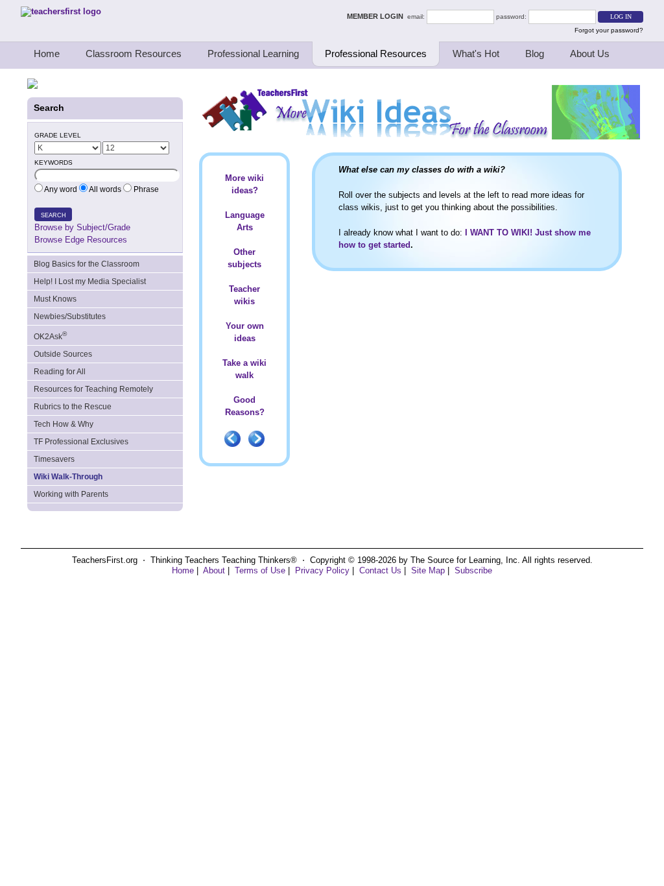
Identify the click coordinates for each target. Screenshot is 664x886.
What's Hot (476, 53)
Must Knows (55, 299)
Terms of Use (260, 570)
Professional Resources (376, 53)
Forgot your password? (609, 30)
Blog (534, 53)
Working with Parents (71, 494)
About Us (590, 53)
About (214, 570)
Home (47, 53)
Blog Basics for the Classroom (86, 264)
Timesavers (54, 459)
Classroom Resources (134, 53)
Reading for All (60, 371)
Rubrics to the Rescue (73, 406)
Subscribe (473, 570)
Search (53, 215)
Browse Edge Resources (80, 240)
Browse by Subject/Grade (82, 227)
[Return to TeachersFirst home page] (61, 11)
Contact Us (380, 570)
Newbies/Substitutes (70, 316)
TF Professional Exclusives (81, 441)
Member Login (377, 16)
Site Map (428, 570)
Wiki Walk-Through (68, 476)
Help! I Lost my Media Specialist (90, 281)
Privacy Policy (322, 570)
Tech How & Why (63, 424)
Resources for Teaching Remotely (93, 389)
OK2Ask (50, 335)
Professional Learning (253, 53)
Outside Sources (63, 354)
